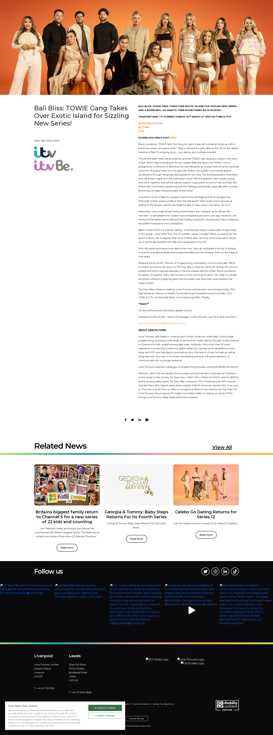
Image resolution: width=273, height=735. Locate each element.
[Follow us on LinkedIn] (225, 571)
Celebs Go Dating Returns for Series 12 (206, 514)
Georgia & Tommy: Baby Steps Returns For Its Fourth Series (136, 514)
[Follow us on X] (205, 571)
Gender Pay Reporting (163, 704)
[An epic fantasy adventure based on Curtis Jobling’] (191, 610)
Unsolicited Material (141, 704)
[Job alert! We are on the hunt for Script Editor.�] (26, 610)
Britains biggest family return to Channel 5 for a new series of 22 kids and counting (67, 516)
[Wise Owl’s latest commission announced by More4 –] (246, 610)
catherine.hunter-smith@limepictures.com (161, 323)
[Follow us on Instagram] (215, 571)
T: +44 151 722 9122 (44, 688)
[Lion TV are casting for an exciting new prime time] (136, 610)
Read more (67, 547)
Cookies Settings (105, 715)
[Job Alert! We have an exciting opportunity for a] (81, 610)
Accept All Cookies (105, 708)
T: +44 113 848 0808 (80, 692)
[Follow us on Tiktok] (235, 571)
